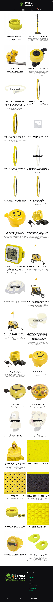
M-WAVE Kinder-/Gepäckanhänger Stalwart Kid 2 (15, 333)
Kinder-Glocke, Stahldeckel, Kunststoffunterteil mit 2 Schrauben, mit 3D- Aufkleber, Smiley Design (15, 232)
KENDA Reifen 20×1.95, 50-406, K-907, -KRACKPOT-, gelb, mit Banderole (15, 137)
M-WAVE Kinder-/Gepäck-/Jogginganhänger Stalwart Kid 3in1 (38, 301)
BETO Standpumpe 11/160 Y (38, 36)
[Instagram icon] (46, 598)
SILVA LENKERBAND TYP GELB (38, 526)
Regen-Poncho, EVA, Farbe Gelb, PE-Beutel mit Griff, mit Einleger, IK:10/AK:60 (15, 465)
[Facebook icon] (45, 598)
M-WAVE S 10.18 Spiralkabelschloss (15, 372)
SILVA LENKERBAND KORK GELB (38, 463)
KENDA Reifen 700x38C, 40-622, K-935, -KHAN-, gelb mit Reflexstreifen (38, 200)
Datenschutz (11, 598)
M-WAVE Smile (37, 371)
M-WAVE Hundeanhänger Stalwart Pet (37, 267)
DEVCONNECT (34, 598)
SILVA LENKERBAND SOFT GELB (15, 526)
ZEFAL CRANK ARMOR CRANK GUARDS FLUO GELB (38, 555)
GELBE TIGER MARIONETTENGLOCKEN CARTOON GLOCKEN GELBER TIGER (15, 70)
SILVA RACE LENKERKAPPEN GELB (15, 554)
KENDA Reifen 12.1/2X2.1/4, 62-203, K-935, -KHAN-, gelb (38, 102)
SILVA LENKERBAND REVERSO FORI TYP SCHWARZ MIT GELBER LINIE (38, 496)
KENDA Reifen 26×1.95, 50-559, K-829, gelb (15, 169)
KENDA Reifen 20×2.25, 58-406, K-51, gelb (38, 137)
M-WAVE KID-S (15, 300)
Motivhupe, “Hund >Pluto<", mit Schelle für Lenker (15, 434)
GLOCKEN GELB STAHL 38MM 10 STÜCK (38, 69)
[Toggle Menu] (23, 10)
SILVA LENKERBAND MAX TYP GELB (15, 496)
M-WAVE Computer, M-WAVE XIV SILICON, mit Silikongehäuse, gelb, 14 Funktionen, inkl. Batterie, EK (15, 268)
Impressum (17, 598)
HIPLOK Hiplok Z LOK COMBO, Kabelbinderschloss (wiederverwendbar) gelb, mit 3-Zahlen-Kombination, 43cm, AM (15, 103)
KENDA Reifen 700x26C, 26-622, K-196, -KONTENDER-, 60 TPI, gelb (38, 169)
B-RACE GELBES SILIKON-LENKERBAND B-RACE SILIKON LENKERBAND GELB (15, 38)
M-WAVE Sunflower (38, 404)
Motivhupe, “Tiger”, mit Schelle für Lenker (38, 434)
